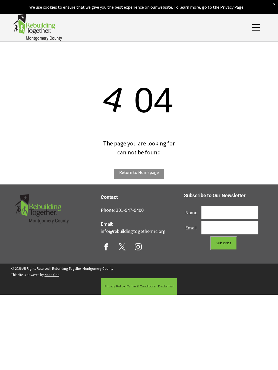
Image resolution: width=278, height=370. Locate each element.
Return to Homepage (139, 172)
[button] (256, 27)
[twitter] (122, 247)
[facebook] (106, 247)
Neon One (52, 274)
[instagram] (138, 247)
